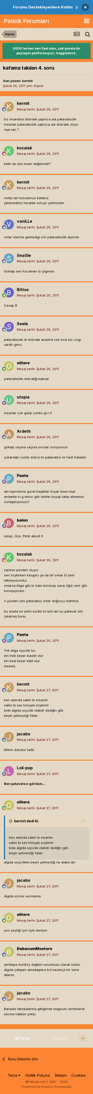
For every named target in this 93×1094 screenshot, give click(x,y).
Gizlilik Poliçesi (37, 1075)
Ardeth (24, 431)
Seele (22, 323)
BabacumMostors (34, 948)
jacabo (23, 733)
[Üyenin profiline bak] (9, 106)
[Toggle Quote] (11, 821)
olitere (23, 362)
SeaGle (24, 255)
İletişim (61, 1075)
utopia (23, 397)
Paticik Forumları (26, 21)
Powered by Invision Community (46, 1087)
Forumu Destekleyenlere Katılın (43, 7)
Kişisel (38, 86)
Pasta (22, 475)
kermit (27, 81)
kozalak (24, 147)
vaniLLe (24, 221)
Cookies (78, 1075)
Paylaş (23, 1038)
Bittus (23, 289)
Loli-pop (25, 767)
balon (22, 520)
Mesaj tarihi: (38, 109)
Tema (13, 1075)
